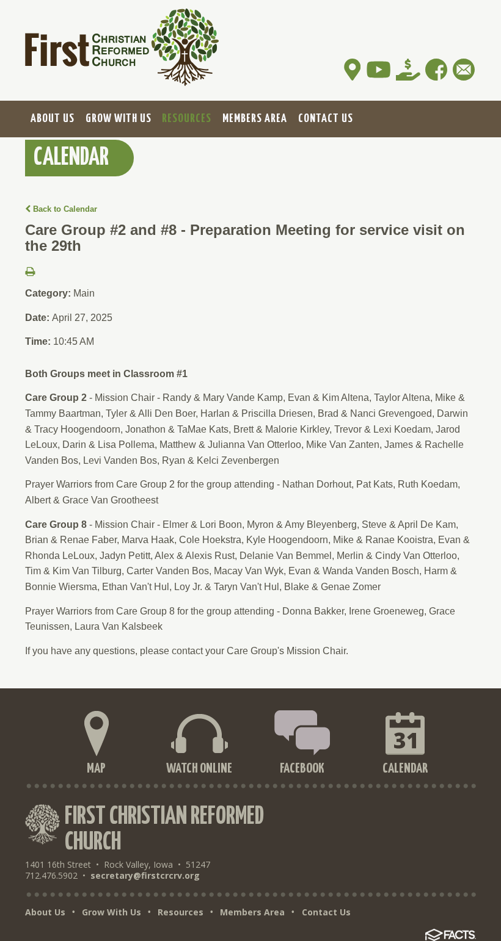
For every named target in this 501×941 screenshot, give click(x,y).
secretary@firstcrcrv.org (145, 875)
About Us (45, 912)
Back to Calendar (64, 209)
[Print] (30, 272)
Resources (180, 912)
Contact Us (326, 912)
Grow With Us (111, 912)
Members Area (252, 912)
